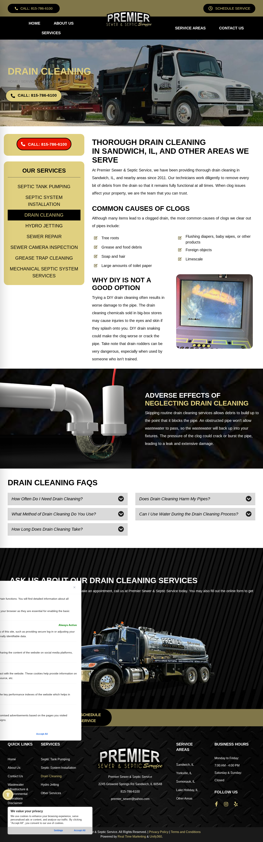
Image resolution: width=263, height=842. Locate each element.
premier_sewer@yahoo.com (130, 798)
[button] (34, 8)
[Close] (74, 587)
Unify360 (156, 836)
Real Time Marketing (132, 836)
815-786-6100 (130, 791)
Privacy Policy (158, 832)
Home (13, 81)
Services (30, 81)
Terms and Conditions (186, 832)
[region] (50, 820)
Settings (58, 830)
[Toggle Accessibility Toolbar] (8, 795)
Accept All (79, 830)
